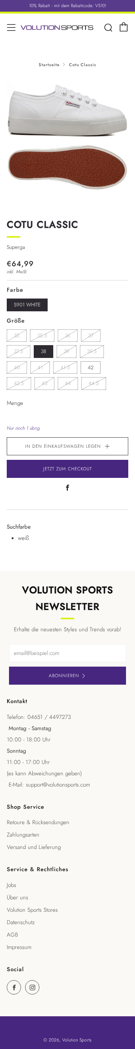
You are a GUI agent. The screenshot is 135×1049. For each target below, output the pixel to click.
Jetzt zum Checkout (67, 468)
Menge (15, 403)
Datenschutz (21, 922)
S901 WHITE (27, 304)
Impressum (19, 947)
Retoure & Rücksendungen (38, 822)
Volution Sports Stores (32, 910)
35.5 (42, 335)
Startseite (49, 65)
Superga (16, 247)
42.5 (19, 383)
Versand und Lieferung (34, 847)
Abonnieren (64, 675)
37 (90, 335)
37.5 (18, 351)
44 (68, 383)
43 (44, 383)
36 (67, 335)
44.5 (93, 383)
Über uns (17, 897)
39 (66, 351)
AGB (12, 935)
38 (43, 351)
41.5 (65, 367)
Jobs (11, 885)
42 (90, 367)
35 (17, 335)
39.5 (92, 351)
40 (17, 367)
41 (40, 367)
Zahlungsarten (23, 835)
